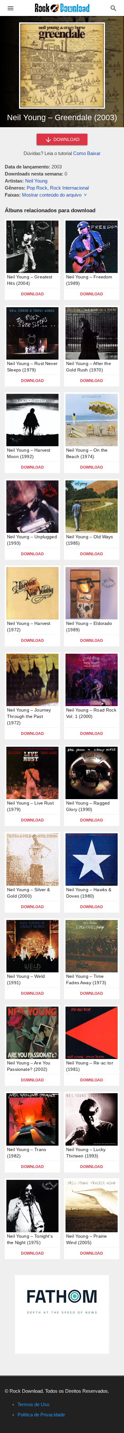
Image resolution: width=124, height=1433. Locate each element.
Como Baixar (86, 153)
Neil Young (36, 180)
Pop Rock (37, 188)
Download (32, 294)
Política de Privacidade (41, 1414)
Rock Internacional (69, 188)
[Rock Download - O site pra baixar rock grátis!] (62, 7)
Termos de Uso (33, 1404)
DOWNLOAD (65, 139)
